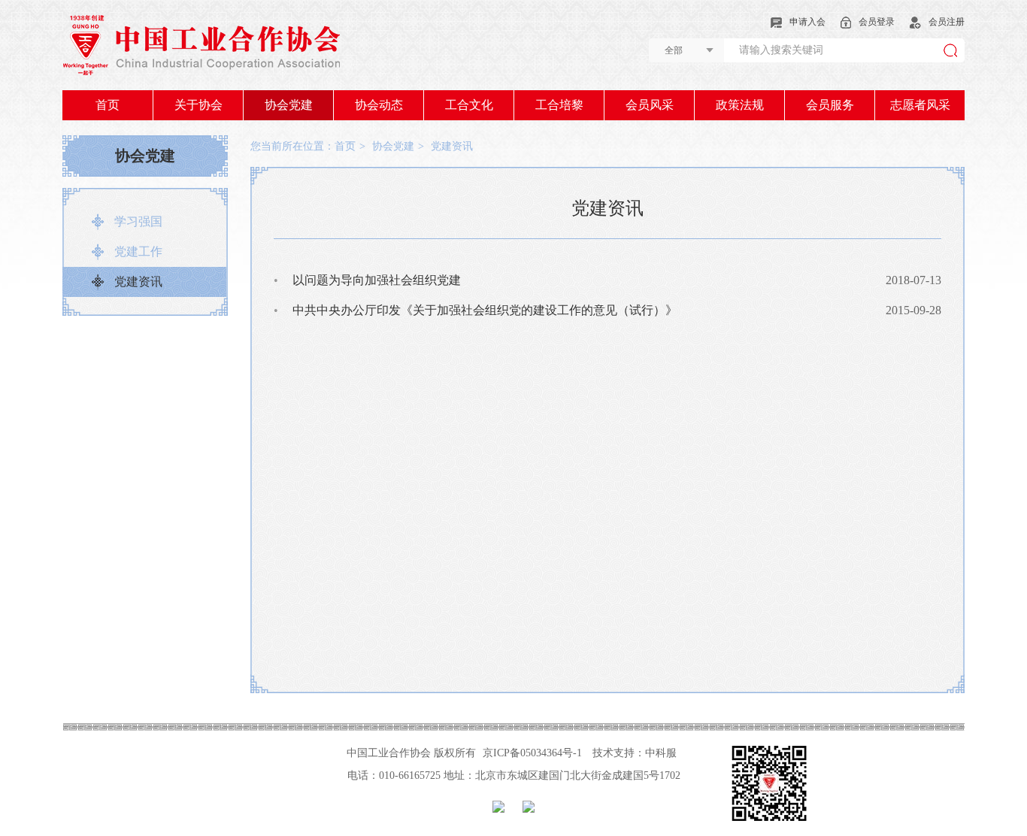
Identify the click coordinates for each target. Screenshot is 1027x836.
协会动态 (379, 104)
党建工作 (138, 251)
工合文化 (469, 104)
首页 (107, 104)
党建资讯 (138, 281)
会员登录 (877, 22)
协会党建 (289, 104)
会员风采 (650, 104)
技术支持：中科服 (634, 753)
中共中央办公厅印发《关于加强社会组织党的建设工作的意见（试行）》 (475, 310)
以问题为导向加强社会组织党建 (367, 280)
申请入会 (807, 22)
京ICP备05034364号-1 (532, 753)
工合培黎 (559, 104)
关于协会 (198, 104)
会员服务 (830, 104)
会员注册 (947, 22)
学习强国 (138, 221)
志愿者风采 (920, 104)
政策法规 (740, 104)
